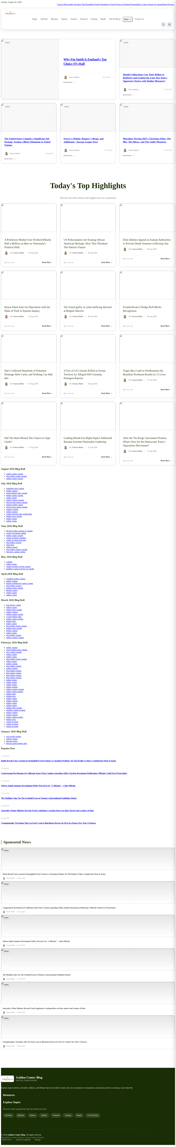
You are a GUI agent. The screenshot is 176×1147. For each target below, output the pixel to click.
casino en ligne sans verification (19, 514)
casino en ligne (12, 509)
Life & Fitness (114, 19)
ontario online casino (14, 505)
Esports (64, 19)
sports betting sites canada (16, 493)
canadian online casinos (15, 579)
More (126, 19)
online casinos (12, 491)
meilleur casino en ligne (15, 710)
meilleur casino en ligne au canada (20, 569)
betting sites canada (14, 516)
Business (54, 19)
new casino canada (14, 652)
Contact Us (139, 19)
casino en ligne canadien (16, 538)
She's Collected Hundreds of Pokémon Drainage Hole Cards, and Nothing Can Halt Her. (28, 374)
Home (34, 19)
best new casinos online (15, 552)
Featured (83, 19)
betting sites (11, 621)
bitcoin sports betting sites (16, 743)
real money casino (13, 605)
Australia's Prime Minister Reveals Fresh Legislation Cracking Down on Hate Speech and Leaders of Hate (47, 810)
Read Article (68, 82)
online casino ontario (14, 692)
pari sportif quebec (13, 736)
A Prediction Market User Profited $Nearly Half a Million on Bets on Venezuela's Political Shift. (27, 243)
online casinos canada (15, 500)
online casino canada (14, 474)
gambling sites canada (15, 488)
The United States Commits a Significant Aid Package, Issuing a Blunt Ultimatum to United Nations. (27, 141)
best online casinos (13, 542)
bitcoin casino (11, 590)
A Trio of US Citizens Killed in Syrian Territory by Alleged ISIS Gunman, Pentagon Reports (85, 374)
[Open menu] (169, 24)
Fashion (74, 19)
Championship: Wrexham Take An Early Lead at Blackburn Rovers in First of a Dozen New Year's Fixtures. (48, 823)
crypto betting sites (13, 617)
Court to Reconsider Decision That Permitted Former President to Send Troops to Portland (80, 4)
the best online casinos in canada (19, 531)
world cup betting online (16, 533)
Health (103, 19)
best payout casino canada (16, 502)
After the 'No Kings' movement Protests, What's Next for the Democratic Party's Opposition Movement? (145, 441)
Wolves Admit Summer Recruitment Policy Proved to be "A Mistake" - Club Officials (38, 786)
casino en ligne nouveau (16, 540)
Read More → (47, 262)
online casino (11, 498)
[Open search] (163, 24)
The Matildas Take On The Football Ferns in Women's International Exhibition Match (39, 798)
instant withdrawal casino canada (19, 583)
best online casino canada (16, 476)
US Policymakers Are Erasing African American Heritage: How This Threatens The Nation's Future (86, 243)
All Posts (44, 19)
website (9, 562)
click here (10, 545)
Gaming (94, 19)
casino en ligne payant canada (18, 566)
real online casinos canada (16, 549)
